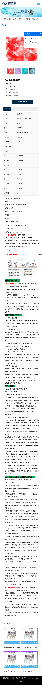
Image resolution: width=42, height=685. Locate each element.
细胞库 (28, 19)
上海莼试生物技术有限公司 (11, 678)
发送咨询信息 (22, 101)
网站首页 (15, 19)
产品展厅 (22, 19)
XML (20, 681)
